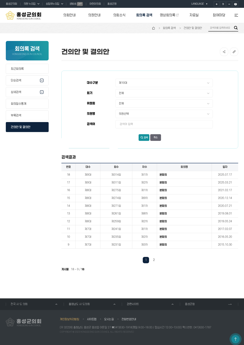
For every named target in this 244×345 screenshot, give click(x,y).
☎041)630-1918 (122, 327)
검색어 (91, 124)
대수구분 (92, 83)
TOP (235, 339)
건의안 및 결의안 (20, 127)
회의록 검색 (144, 15)
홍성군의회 (11, 3)
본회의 (163, 174)
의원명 (91, 114)
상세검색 (16, 92)
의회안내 (69, 15)
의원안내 (94, 15)
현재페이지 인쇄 (235, 4)
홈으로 (153, 28)
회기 (89, 93)
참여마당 (219, 15)
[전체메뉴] (235, 15)
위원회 (91, 103)
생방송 (76, 3)
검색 (236, 27)
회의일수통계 (18, 103)
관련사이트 (133, 304)
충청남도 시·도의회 (79, 304)
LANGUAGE (197, 3)
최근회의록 (17, 68)
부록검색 (16, 115)
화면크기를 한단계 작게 (229, 4)
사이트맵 (91, 319)
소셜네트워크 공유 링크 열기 (224, 52)
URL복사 (234, 52)
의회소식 (119, 15)
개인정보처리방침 (69, 319)
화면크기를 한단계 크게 (216, 4)
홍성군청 (111, 3)
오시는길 (109, 319)
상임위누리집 (52, 3)
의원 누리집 (30, 3)
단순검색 (16, 80)
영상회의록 (167, 15)
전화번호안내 (129, 319)
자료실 (194, 15)
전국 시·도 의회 (19, 304)
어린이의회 (95, 3)
